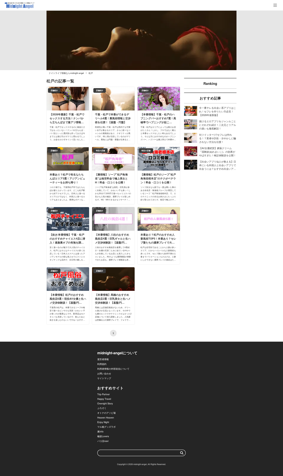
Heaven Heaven (105, 417)
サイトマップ (104, 378)
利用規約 (101, 364)
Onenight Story (105, 403)
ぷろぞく (101, 408)
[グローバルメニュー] (275, 5)
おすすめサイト (110, 387)
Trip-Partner (103, 394)
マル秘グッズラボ (106, 426)
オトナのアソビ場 (106, 412)
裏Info (100, 431)
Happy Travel (104, 398)
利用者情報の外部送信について (113, 368)
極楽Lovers (103, 436)
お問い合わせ (104, 373)
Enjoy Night (103, 422)
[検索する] (182, 453)
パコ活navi (102, 441)
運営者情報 (103, 359)
